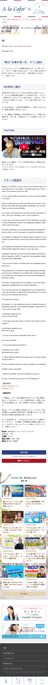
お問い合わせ (38, 167)
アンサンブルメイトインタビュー (24, 456)
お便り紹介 (24, 452)
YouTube (9, 130)
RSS (11, 51)
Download (27, 46)
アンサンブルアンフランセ (12, 669)
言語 (11, 434)
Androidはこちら (8, 388)
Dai (27, 93)
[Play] (3, 44)
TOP (3, 19)
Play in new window (16, 46)
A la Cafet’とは (8, 653)
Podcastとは (7, 663)
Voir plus (24, 594)
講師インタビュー (24, 461)
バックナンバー (8, 658)
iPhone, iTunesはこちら (10, 386)
